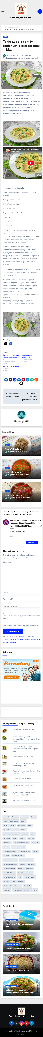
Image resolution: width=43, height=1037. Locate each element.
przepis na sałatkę (10, 851)
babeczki (15, 817)
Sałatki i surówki (12, 944)
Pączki (35, 851)
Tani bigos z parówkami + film (24, 786)
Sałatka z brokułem (10, 864)
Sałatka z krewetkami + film (18, 948)
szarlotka (27, 886)
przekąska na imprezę (21, 842)
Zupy (5, 36)
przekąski (35, 842)
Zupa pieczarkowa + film (11, 366)
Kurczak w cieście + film (22, 778)
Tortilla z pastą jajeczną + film (24, 800)
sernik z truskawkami (25, 873)
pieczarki (31, 838)
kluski (30, 825)
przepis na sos (25, 851)
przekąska (7, 842)
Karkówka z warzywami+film (24, 730)
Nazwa (6, 592)
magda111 (12, 55)
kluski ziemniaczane (10, 829)
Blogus (32, 1031)
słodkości (7, 890)
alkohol (6, 817)
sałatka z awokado (26, 860)
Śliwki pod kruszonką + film (17, 971)
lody (32, 834)
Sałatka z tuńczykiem (25, 868)
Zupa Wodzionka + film (15, 449)
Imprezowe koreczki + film (23, 756)
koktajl (23, 829)
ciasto (33, 817)
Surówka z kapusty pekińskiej (13, 881)
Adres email (8, 599)
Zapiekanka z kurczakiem (22, 890)
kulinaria (25, 834)
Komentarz (7, 562)
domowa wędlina (9, 825)
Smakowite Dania (21, 17)
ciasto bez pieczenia (11, 821)
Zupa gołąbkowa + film (15, 472)
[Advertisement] (21, 692)
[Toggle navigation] (2, 11)
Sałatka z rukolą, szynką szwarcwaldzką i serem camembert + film (26, 739)
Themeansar (21, 1034)
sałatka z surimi (9, 868)
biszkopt (25, 817)
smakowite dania (9, 877)
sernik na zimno (9, 873)
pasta (22, 838)
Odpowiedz (32, 542)
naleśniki (7, 838)
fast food (21, 825)
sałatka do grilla (17, 855)
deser (23, 821)
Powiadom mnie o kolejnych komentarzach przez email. (21, 617)
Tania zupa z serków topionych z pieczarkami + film (21, 46)
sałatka (6, 855)
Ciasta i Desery (11, 920)
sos (20, 877)
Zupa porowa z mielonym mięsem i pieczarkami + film (11, 357)
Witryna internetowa (10, 606)
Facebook (7, 710)
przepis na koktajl (18, 847)
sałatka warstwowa (10, 860)
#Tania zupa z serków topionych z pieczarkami (21, 58)
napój (15, 838)
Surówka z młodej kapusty (12, 886)
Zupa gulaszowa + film (14, 495)
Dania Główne (11, 986)
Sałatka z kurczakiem (27, 864)
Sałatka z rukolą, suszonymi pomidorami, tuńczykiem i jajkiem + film (26, 749)
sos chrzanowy (30, 877)
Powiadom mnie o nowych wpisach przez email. (20, 626)
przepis (6, 847)
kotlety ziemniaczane (11, 834)
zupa (35, 890)
